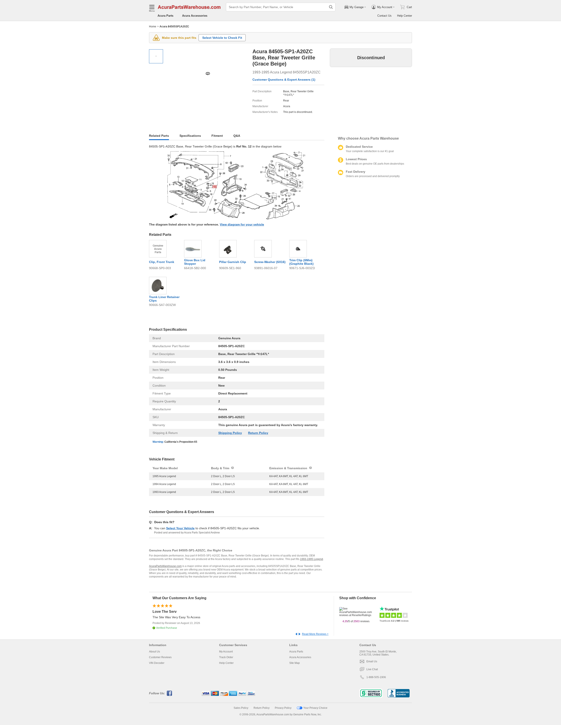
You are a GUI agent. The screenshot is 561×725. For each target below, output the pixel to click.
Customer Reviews (160, 657)
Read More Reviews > (315, 634)
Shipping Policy (230, 433)
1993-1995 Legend (311, 559)
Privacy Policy (283, 707)
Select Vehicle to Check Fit (222, 37)
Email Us (371, 661)
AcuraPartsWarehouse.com (165, 566)
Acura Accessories (194, 15)
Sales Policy (241, 707)
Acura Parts (165, 15)
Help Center (404, 15)
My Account (226, 651)
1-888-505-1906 (376, 677)
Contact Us (384, 15)
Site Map (294, 663)
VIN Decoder (156, 663)
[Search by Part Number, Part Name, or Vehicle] (331, 7)
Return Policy (258, 433)
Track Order (226, 657)
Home (152, 26)
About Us (154, 651)
